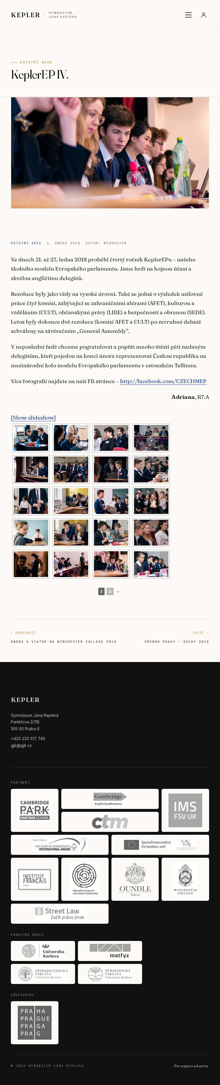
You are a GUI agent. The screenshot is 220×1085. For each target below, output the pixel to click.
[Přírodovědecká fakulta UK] (43, 974)
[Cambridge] (110, 799)
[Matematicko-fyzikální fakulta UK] (110, 951)
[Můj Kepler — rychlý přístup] (203, 14)
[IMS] (185, 810)
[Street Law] (60, 914)
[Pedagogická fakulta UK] (110, 974)
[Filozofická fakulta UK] (43, 951)
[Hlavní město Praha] (34, 1022)
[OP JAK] (85, 879)
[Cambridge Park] (34, 810)
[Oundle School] (135, 879)
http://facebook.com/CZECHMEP (163, 381)
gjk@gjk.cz (21, 745)
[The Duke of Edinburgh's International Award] (60, 845)
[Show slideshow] (33, 417)
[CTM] (110, 822)
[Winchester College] (185, 879)
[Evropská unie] (160, 845)
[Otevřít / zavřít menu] (188, 15)
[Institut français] (34, 879)
